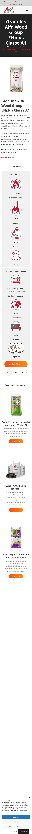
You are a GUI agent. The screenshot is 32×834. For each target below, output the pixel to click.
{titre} (14, 831)
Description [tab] (16, 166)
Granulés (11, 157)
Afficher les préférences (16, 827)
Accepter (16, 817)
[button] (29, 797)
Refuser (16, 822)
